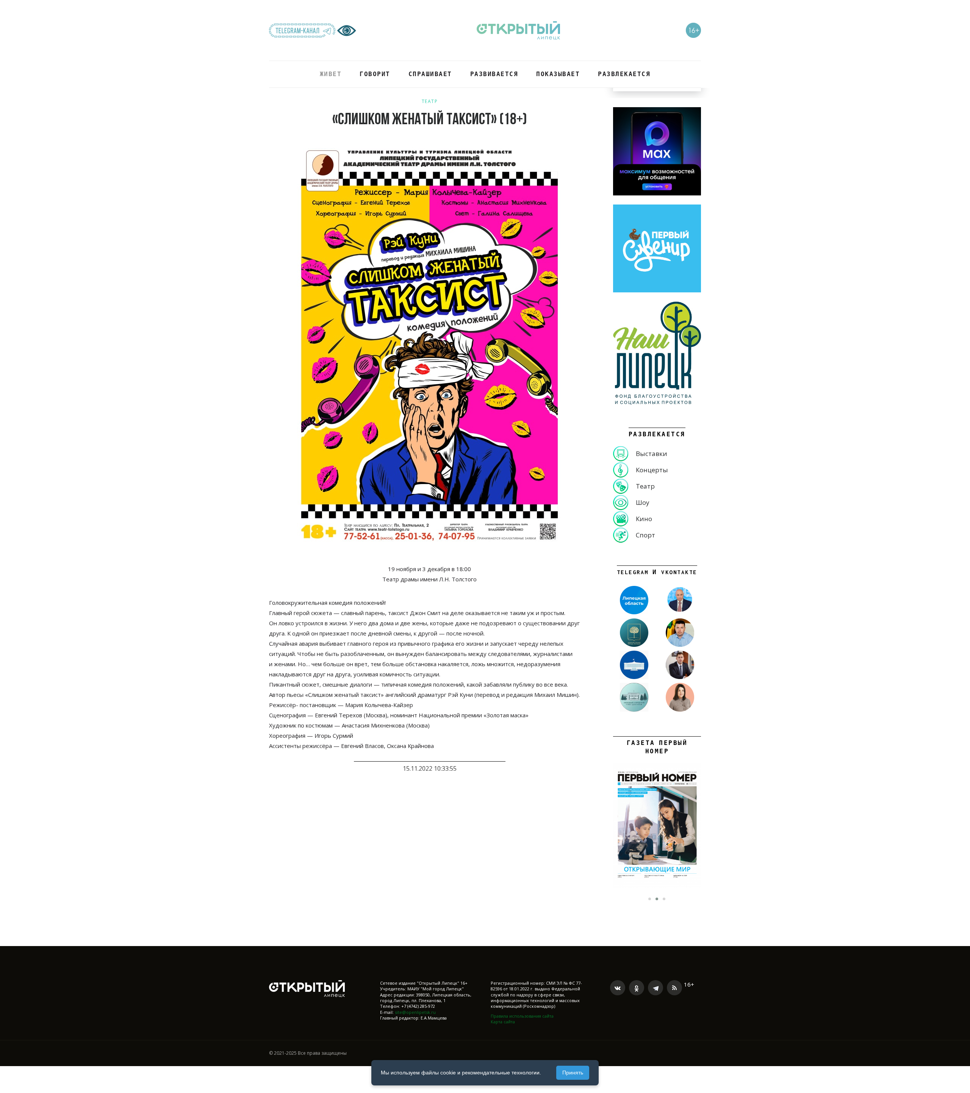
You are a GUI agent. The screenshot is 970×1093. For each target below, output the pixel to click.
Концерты (652, 469)
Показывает (558, 74)
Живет (331, 74)
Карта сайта (503, 1021)
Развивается (494, 74)
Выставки (651, 453)
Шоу (642, 502)
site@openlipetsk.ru (415, 1012)
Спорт (645, 535)
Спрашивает (430, 74)
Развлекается (624, 74)
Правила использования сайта (522, 1016)
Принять (572, 1073)
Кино (644, 518)
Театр (430, 101)
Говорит (375, 74)
